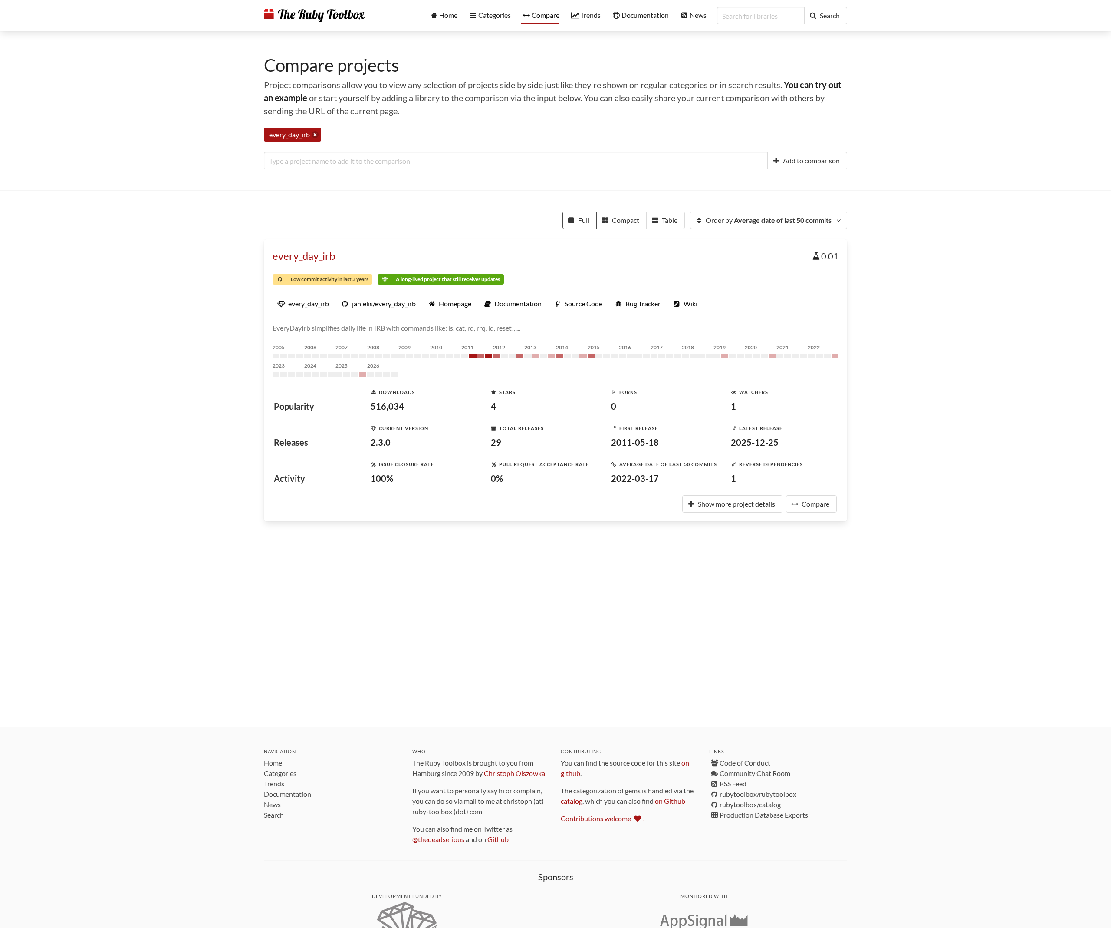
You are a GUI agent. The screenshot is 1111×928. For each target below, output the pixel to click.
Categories (280, 773)
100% (382, 478)
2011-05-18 (635, 442)
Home (273, 763)
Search (274, 815)
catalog (571, 801)
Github (498, 839)
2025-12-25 (755, 442)
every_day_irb (304, 255)
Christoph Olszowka (514, 773)
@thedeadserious (438, 839)
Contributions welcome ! (603, 818)
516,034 (387, 406)
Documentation (287, 794)
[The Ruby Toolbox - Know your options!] (314, 15)
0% (497, 478)
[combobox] (516, 160)
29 (496, 442)
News (272, 804)
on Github (670, 801)
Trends (274, 783)
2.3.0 (381, 442)
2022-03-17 (635, 478)
